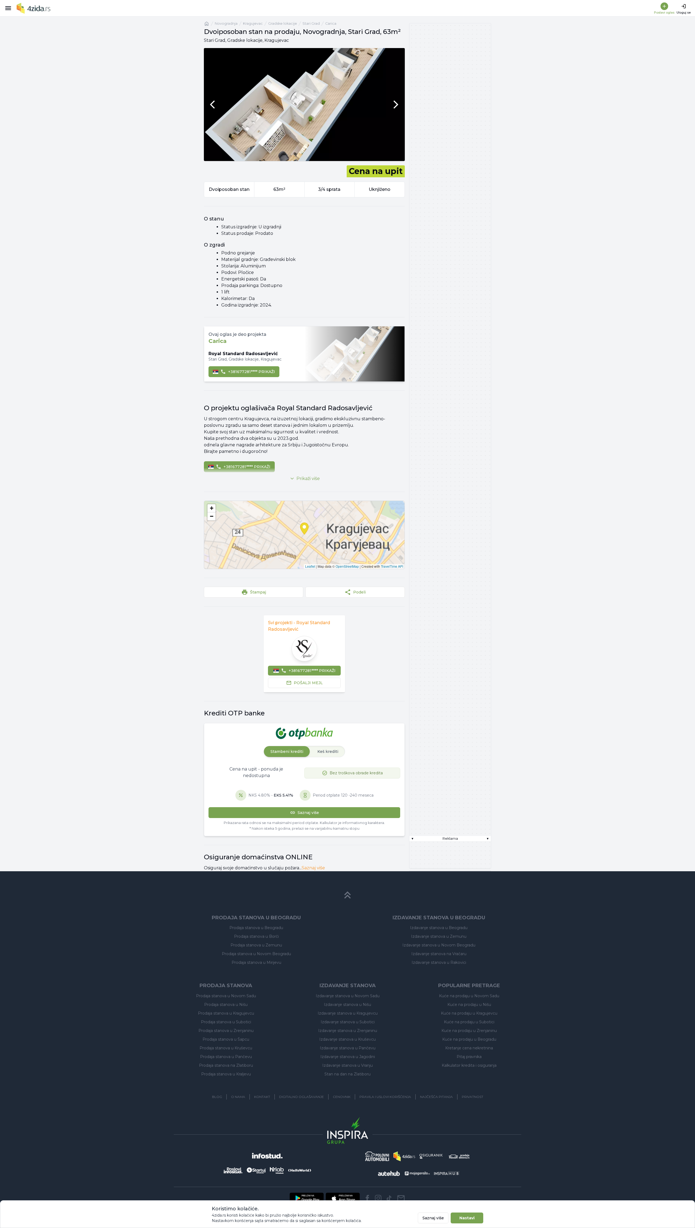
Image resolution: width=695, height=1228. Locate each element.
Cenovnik (341, 1097)
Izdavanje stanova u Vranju (347, 1065)
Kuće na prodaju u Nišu (469, 1004)
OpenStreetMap (347, 566)
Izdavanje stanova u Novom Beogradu (438, 945)
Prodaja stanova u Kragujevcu (226, 1013)
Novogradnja (226, 23)
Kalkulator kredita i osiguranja (469, 1065)
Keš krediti (327, 751)
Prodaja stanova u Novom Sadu (226, 995)
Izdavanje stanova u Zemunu (438, 936)
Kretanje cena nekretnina (469, 1048)
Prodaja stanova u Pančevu (226, 1056)
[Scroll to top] (347, 895)
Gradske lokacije (282, 23)
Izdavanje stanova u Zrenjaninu (347, 1030)
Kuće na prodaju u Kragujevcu (469, 1013)
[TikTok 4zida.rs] (389, 1198)
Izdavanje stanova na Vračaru (438, 953)
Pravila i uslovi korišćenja (385, 1097)
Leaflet (310, 566)
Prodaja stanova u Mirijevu (256, 962)
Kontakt (262, 1097)
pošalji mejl (308, 682)
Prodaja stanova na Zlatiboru (226, 1065)
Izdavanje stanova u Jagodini (347, 1056)
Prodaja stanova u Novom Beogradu (256, 953)
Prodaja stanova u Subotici (226, 1021)
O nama (238, 1097)
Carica (330, 23)
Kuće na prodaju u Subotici (469, 1021)
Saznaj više (313, 867)
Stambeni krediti (286, 751)
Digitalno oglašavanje (301, 1097)
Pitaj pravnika (469, 1056)
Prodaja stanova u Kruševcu (226, 1048)
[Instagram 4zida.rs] (378, 1198)
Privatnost (472, 1097)
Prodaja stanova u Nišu (226, 1004)
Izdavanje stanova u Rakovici (439, 962)
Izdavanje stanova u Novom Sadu (348, 995)
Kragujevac (253, 23)
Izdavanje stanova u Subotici (348, 1021)
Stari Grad (311, 23)
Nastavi (467, 1218)
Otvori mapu (304, 534)
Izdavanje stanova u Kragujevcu (348, 1013)
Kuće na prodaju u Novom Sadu (469, 995)
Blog (217, 1097)
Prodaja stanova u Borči (256, 936)
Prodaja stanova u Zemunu (256, 945)
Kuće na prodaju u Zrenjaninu (469, 1030)
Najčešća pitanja (436, 1097)
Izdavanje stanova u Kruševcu (347, 1039)
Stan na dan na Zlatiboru (347, 1074)
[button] (211, 508)
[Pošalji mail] (401, 1198)
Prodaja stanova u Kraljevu (226, 1074)
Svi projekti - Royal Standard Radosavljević (299, 626)
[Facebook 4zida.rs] (367, 1198)
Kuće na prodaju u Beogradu (469, 1039)
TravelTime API (392, 566)
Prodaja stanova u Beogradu (256, 927)
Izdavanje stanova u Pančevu (347, 1048)
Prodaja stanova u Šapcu (226, 1039)
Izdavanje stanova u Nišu (347, 1004)
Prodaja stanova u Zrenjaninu (226, 1030)
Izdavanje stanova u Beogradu (438, 927)
